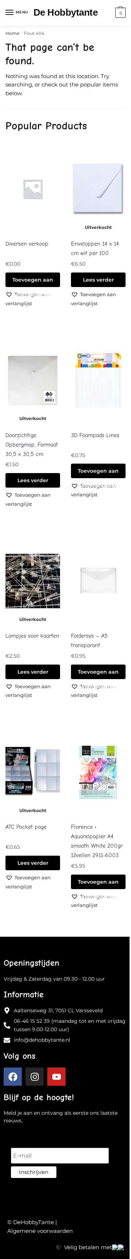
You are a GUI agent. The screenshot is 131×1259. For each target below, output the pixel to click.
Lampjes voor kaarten (32, 636)
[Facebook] (13, 1077)
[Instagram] (34, 1077)
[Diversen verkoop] (32, 189)
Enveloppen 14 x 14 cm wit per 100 (95, 249)
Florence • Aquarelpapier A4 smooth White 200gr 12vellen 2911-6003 (97, 841)
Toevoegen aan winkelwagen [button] (32, 282)
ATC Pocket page (26, 827)
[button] (98, 299)
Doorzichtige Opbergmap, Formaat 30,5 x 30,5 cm (31, 444)
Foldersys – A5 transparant (89, 641)
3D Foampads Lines (95, 435)
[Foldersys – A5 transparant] (98, 581)
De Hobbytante (65, 12)
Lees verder (98, 280)
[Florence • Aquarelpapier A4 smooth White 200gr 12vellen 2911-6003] (98, 772)
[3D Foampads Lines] (98, 380)
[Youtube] (56, 1077)
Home (12, 33)
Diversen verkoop (26, 244)
